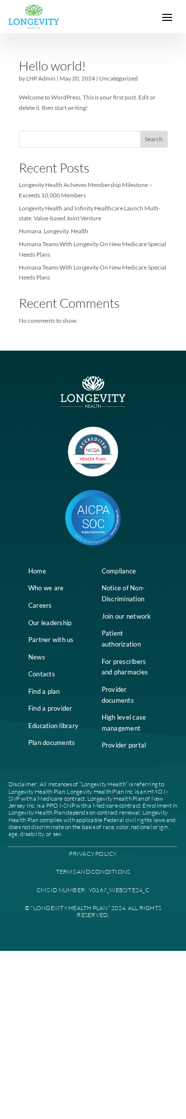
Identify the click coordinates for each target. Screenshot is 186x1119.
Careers (40, 605)
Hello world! (52, 66)
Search (154, 139)
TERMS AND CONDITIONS (93, 871)
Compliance (119, 571)
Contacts (41, 674)
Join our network (126, 616)
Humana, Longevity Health (53, 231)
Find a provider (50, 708)
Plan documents (51, 742)
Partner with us (51, 640)
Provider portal (124, 745)
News (36, 657)
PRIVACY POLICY (93, 853)
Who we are (46, 588)
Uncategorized (118, 78)
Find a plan (44, 691)
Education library (53, 726)
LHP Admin (41, 78)
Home (37, 571)
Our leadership (50, 623)
